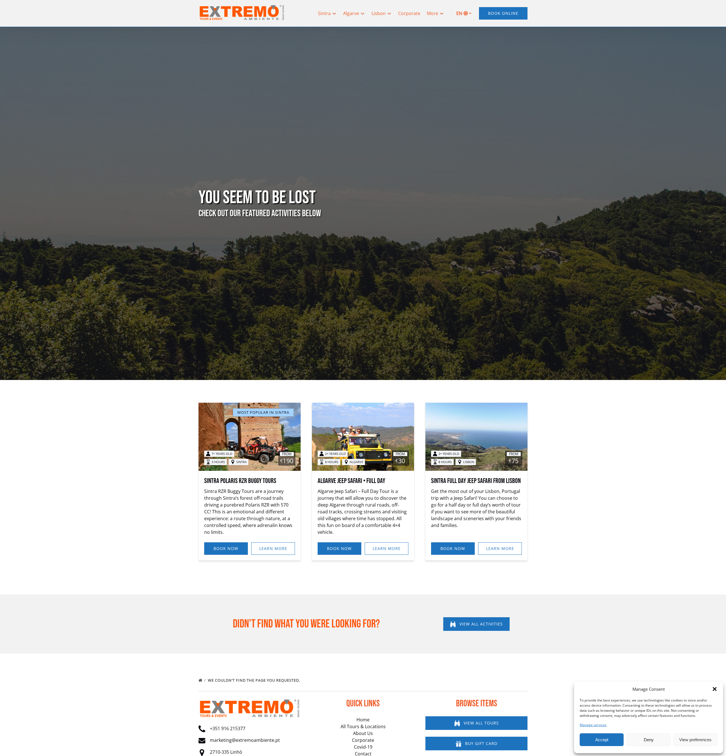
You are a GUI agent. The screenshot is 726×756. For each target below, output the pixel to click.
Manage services (593, 725)
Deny (649, 739)
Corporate (409, 13)
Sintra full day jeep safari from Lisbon (476, 481)
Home (363, 720)
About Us (363, 733)
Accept (601, 739)
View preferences (695, 739)
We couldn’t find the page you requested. (254, 680)
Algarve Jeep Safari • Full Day (351, 481)
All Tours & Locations (363, 726)
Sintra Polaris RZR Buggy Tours (240, 481)
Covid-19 (363, 747)
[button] (714, 689)
